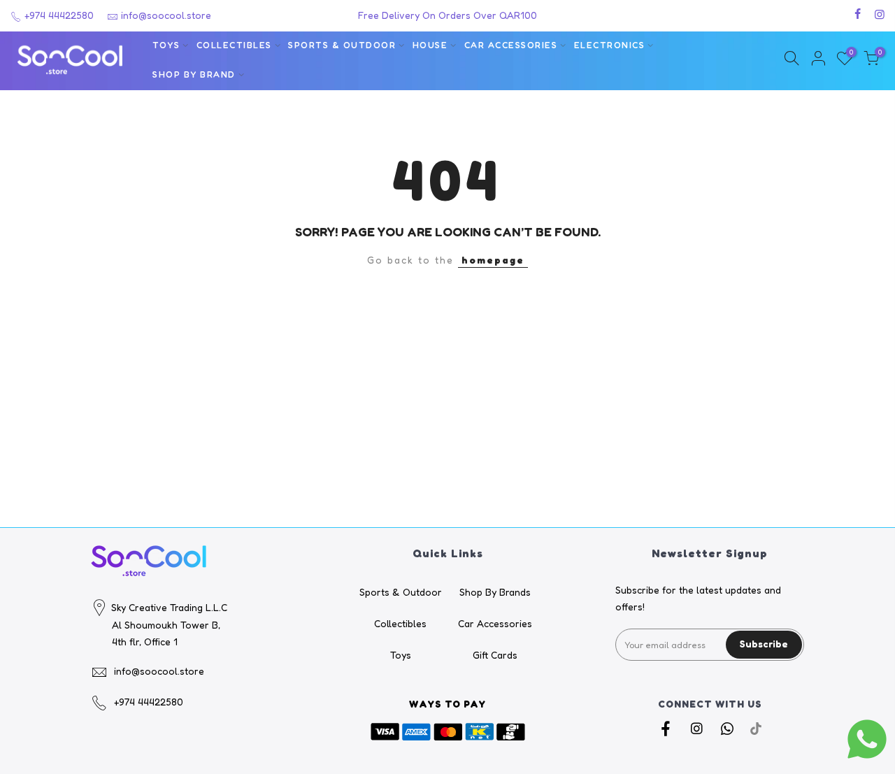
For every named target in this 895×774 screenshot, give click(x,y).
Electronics (609, 45)
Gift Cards (495, 655)
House (430, 45)
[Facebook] (667, 728)
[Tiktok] (756, 728)
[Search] (791, 60)
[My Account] (818, 60)
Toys (166, 45)
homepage (492, 260)
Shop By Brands (495, 592)
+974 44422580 (58, 15)
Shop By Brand (194, 74)
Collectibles (234, 45)
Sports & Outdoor (342, 45)
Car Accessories (511, 45)
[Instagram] (698, 728)
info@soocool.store (166, 15)
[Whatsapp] (729, 728)
